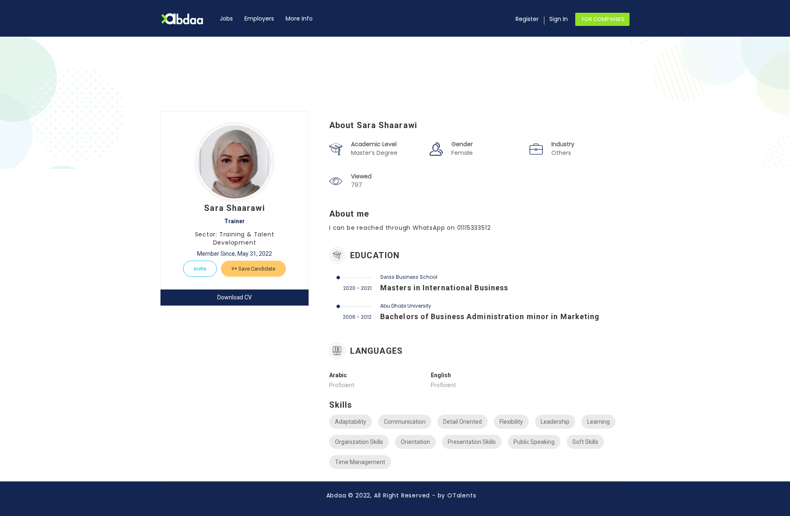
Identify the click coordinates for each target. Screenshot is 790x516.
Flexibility (511, 421)
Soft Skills (585, 442)
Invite (200, 269)
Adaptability (350, 421)
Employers (259, 18)
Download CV (234, 297)
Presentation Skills (472, 442)
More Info (299, 18)
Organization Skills (359, 442)
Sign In (558, 19)
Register (527, 19)
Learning (598, 421)
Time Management (360, 462)
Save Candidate (256, 269)
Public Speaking (534, 442)
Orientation (415, 442)
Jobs (226, 18)
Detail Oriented (462, 421)
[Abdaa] (187, 19)
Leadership (555, 421)
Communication (404, 421)
